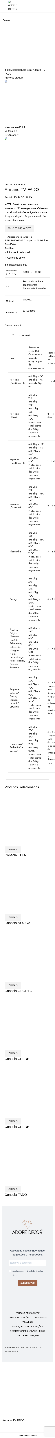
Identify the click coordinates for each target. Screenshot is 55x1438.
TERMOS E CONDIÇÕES (18, 1318)
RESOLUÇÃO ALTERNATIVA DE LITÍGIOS (27, 1331)
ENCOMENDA (41, 1318)
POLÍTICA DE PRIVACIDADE (28, 1313)
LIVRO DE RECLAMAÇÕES (27, 1335)
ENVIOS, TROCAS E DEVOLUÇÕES (27, 1327)
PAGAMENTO (27, 1322)
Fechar (6, 20)
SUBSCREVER (27, 1283)
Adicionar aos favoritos (6, 1429)
